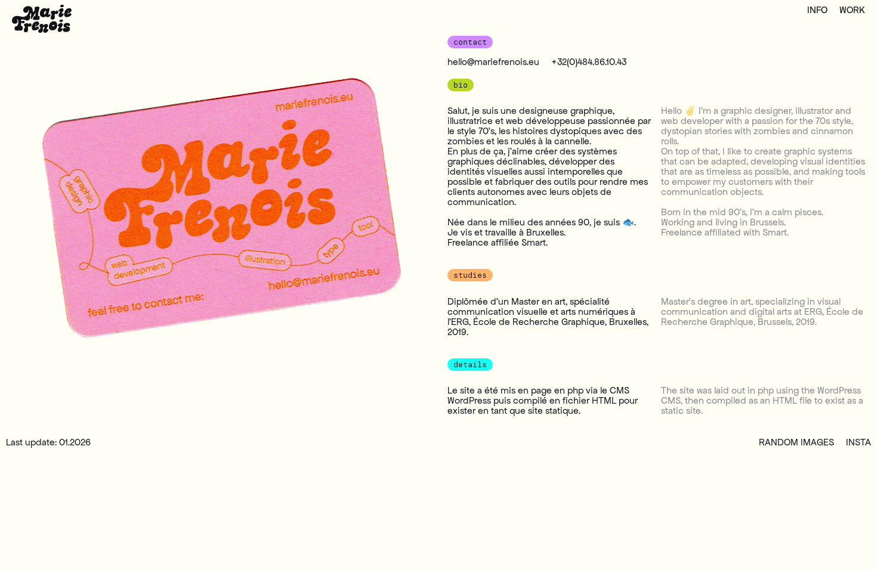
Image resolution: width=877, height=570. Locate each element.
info (817, 10)
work (852, 10)
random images (796, 442)
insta (858, 442)
